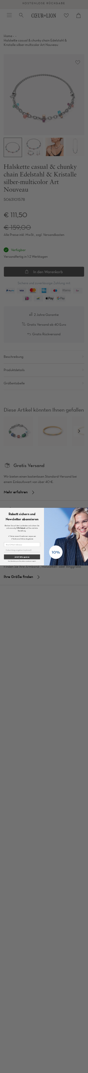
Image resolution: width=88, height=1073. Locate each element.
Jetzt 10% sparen (21, 556)
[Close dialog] (86, 510)
